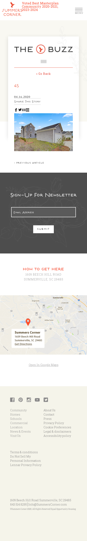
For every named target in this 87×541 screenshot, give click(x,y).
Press (48, 419)
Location (16, 427)
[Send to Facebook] (16, 109)
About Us (49, 410)
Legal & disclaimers (57, 431)
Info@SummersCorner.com (47, 504)
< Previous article (29, 163)
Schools (16, 419)
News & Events (20, 431)
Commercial (19, 423)
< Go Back (43, 74)
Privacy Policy (54, 423)
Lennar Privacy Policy (25, 465)
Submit (43, 229)
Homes (15, 414)
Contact (49, 414)
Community (18, 410)
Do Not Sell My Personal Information (25, 458)
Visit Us (15, 436)
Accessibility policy (57, 436)
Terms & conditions (24, 452)
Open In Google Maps (43, 365)
